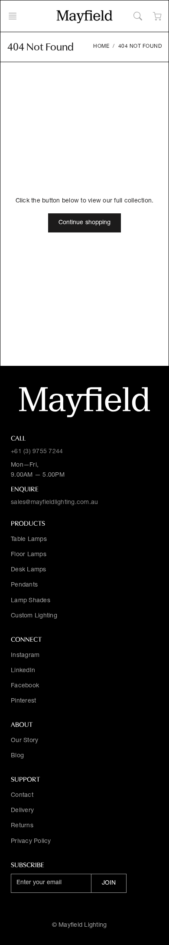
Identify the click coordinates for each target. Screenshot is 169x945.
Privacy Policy (31, 842)
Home (101, 46)
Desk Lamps (28, 570)
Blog (17, 756)
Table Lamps (29, 540)
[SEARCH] (137, 16)
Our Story (24, 741)
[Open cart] (157, 16)
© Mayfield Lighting (79, 925)
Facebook (25, 686)
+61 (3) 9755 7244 (37, 452)
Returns (22, 826)
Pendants (24, 585)
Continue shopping (84, 223)
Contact (22, 795)
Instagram (25, 656)
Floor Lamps (28, 555)
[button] (15, 16)
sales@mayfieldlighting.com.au (54, 503)
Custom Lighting (34, 616)
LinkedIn (23, 671)
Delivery (22, 811)
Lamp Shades (30, 601)
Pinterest (23, 701)
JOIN (109, 883)
